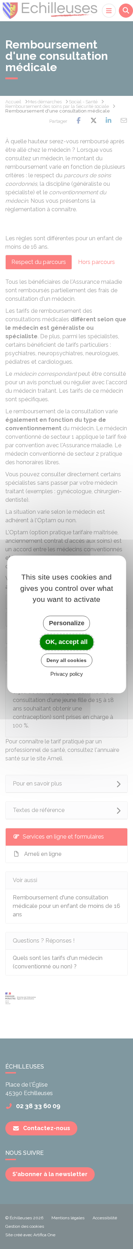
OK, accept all (66, 641)
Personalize (66, 623)
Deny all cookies (66, 660)
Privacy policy (66, 674)
